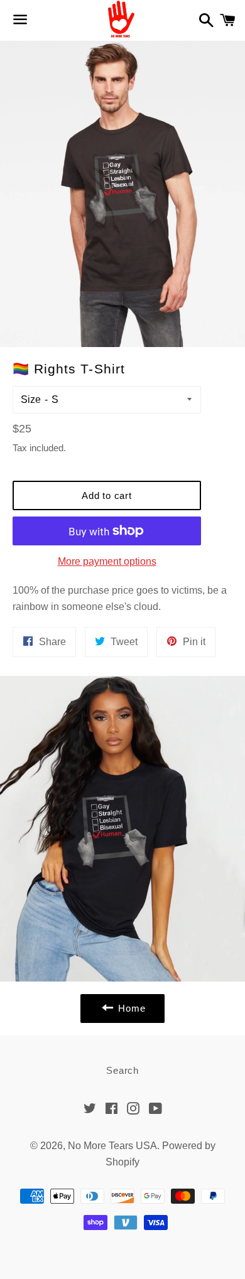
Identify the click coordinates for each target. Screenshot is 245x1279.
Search (122, 1070)
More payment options (107, 561)
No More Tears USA (112, 1145)
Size (31, 399)
